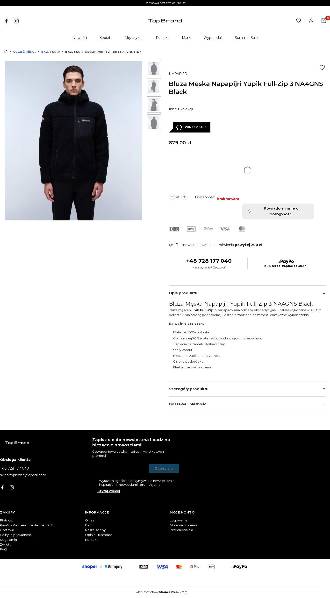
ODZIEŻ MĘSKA (24, 51)
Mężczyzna (134, 37)
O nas (89, 520)
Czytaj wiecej (108, 491)
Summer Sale (246, 37)
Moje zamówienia (184, 525)
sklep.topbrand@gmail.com (23, 475)
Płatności (7, 520)
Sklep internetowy (159, 592)
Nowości (79, 37)
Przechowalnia (181, 530)
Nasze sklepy (95, 530)
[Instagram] (17, 21)
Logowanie (178, 520)
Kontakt (91, 540)
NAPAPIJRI (178, 74)
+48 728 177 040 (209, 261)
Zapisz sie (164, 468)
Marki (186, 37)
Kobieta (105, 37)
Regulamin (8, 540)
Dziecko (163, 37)
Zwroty (5, 544)
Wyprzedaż (212, 37)
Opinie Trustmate (98, 535)
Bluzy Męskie (50, 51)
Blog (89, 525)
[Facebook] (7, 21)
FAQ (3, 549)
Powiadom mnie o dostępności (281, 211)
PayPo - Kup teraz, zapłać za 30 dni (27, 525)
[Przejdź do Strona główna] (5, 51)
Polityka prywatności (16, 535)
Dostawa (7, 530)
